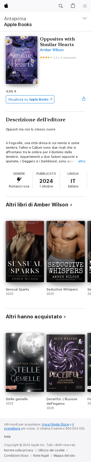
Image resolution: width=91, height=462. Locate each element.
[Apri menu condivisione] (83, 99)
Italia (7, 436)
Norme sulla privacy (18, 450)
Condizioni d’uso (16, 455)
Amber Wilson (51, 50)
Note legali (41, 455)
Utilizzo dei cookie (51, 450)
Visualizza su (28, 99)
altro (81, 161)
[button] (61, 6)
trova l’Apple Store (55, 424)
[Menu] (85, 6)
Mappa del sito (64, 455)
